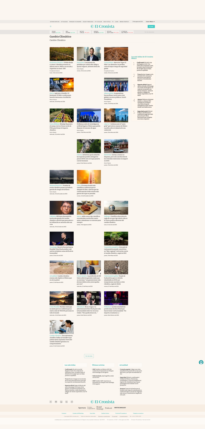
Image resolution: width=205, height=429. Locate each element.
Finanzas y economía (75, 21)
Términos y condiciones (104, 416)
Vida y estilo (107, 21)
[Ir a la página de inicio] (102, 26)
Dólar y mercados (88, 21)
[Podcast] (108, 408)
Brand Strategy (124, 21)
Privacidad (114, 416)
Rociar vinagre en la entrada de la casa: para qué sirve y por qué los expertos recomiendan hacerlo (145, 77)
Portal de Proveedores (121, 413)
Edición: (149, 21)
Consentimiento (124, 416)
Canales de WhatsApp (78, 413)
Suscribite (92, 413)
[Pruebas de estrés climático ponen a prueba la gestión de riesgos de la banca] (62, 177)
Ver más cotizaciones (149, 32)
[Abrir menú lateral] (51, 26)
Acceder (151, 26)
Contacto (64, 413)
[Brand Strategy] (100, 408)
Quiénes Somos (105, 413)
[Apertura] (82, 408)
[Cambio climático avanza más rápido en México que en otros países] (62, 267)
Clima (116, 21)
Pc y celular (98, 21)
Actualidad (64, 21)
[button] (201, 362)
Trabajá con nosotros (138, 413)
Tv (112, 21)
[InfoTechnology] (120, 408)
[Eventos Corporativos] (91, 408)
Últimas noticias (54, 21)
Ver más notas (88, 356)
